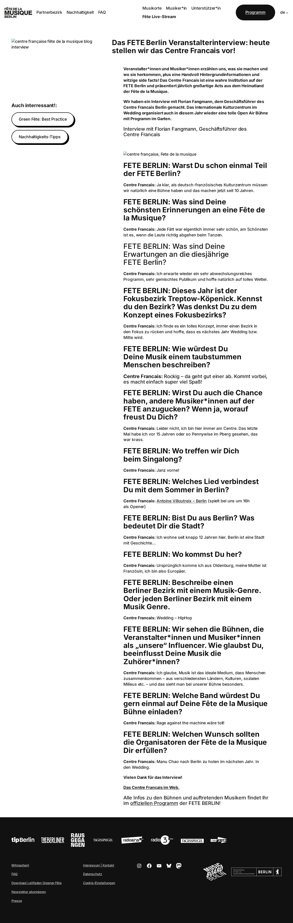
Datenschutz (92, 874)
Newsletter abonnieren (28, 892)
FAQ (14, 874)
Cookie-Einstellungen (99, 883)
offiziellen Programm (154, 803)
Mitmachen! (20, 865)
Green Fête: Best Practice (43, 119)
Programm (255, 12)
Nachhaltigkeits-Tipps (40, 136)
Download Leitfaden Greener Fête (36, 883)
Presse (16, 901)
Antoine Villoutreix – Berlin (182, 500)
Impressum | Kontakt (98, 865)
